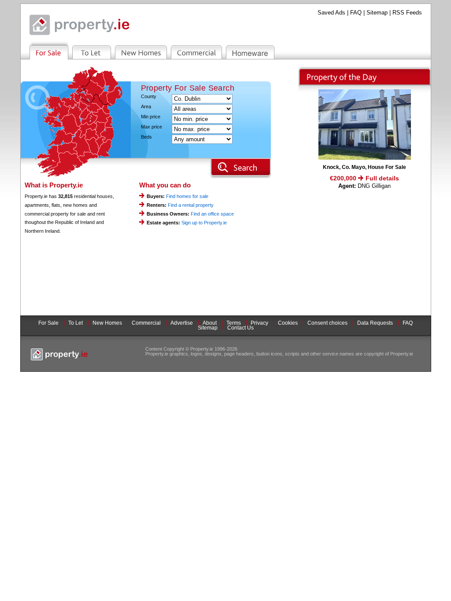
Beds (146, 137)
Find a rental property (191, 205)
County (148, 96)
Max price (151, 127)
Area (146, 106)
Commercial (146, 323)
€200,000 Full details (364, 178)
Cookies (288, 323)
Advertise (181, 323)
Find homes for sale (187, 196)
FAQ (356, 12)
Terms (233, 323)
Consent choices (327, 323)
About (210, 323)
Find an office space (212, 213)
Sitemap (377, 12)
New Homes (107, 323)
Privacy (259, 323)
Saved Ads (331, 12)
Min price (150, 116)
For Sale (48, 323)
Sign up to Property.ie (204, 222)
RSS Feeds (407, 12)
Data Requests (375, 323)
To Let (75, 323)
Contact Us (240, 328)
